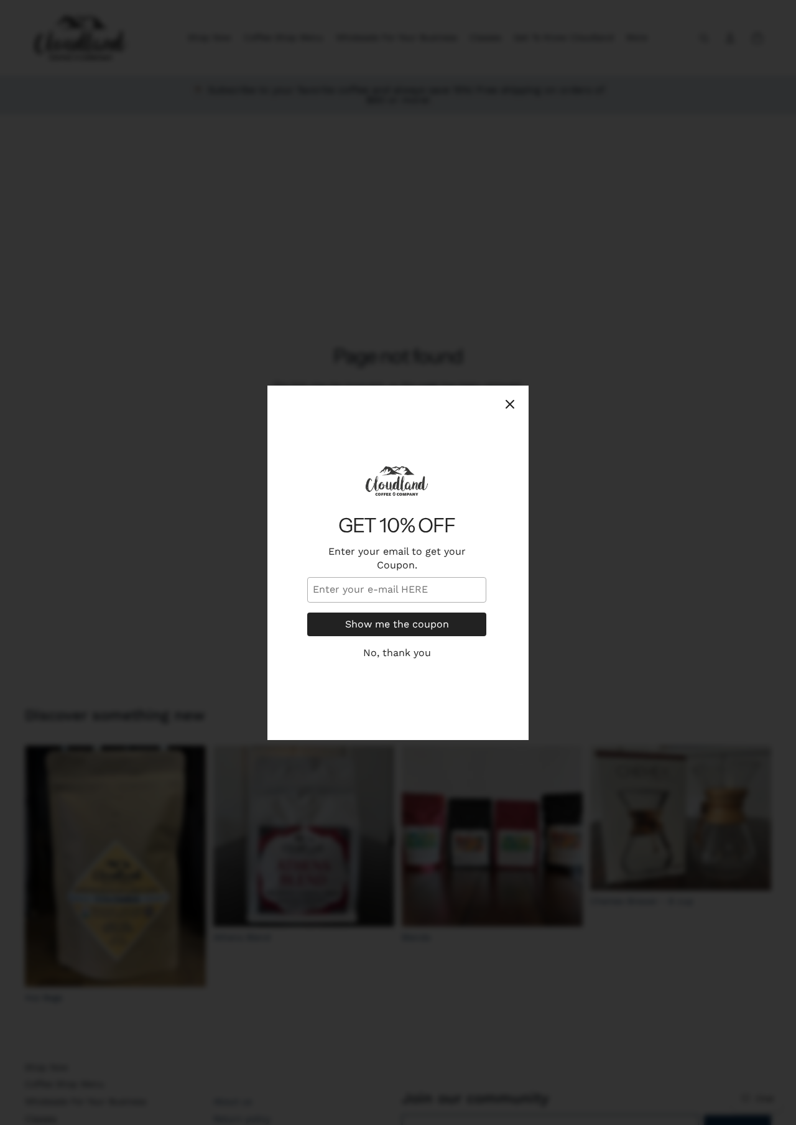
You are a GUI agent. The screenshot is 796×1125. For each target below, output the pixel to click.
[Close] (510, 404)
